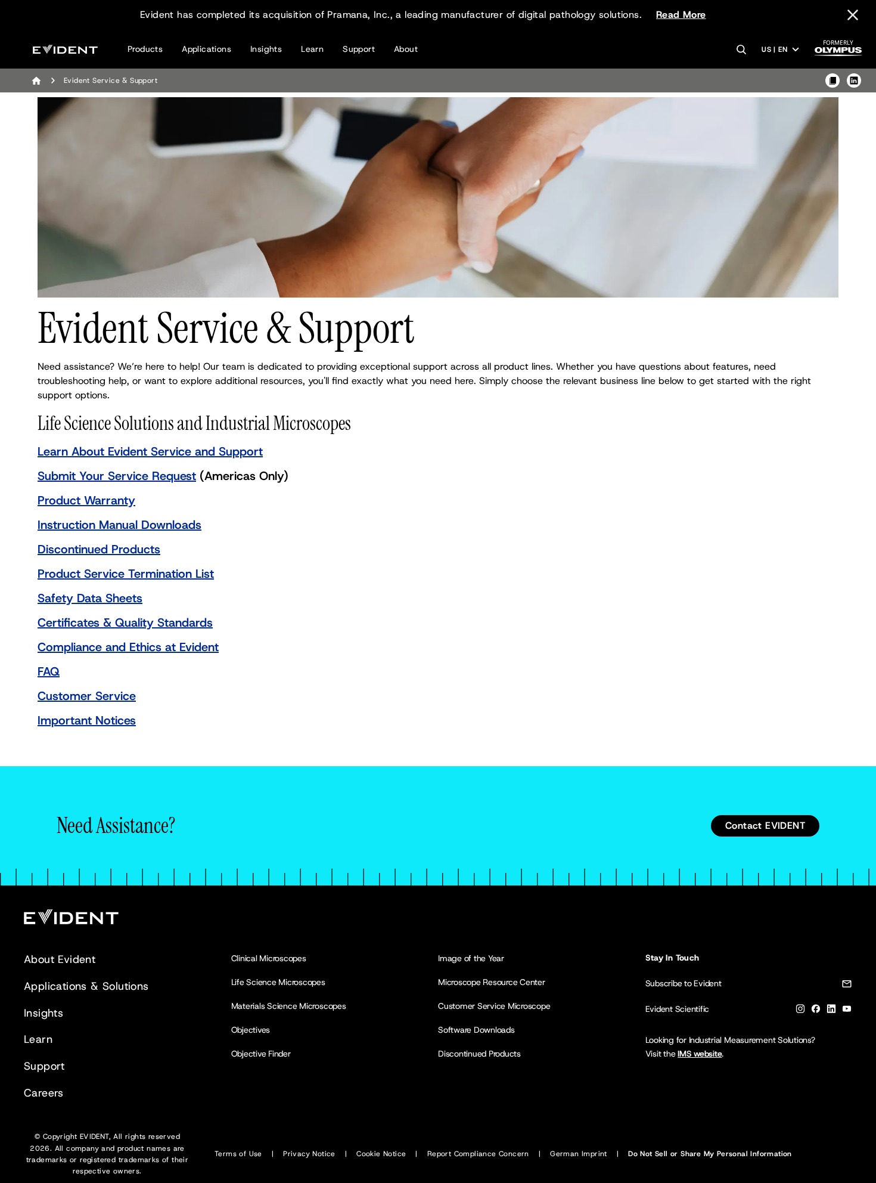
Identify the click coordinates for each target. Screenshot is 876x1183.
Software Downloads (476, 1029)
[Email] (846, 986)
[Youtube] (846, 1011)
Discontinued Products (99, 549)
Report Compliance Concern (478, 1154)
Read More (681, 14)
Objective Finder (261, 1053)
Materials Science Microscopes (288, 1006)
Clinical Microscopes (268, 958)
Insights (266, 49)
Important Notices (87, 720)
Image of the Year (471, 958)
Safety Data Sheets (90, 598)
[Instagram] (800, 1011)
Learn (312, 49)
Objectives (251, 1029)
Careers (44, 1093)
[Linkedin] (831, 1011)
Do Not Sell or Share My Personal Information (710, 1154)
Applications (206, 49)
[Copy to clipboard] (832, 80)
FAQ (49, 671)
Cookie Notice (381, 1154)
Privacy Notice (309, 1154)
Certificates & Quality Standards (125, 622)
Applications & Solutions (86, 986)
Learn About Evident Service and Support (150, 451)
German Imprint (578, 1154)
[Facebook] (815, 1011)
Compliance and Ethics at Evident (128, 647)
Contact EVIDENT (765, 825)
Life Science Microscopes (278, 982)
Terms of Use (238, 1154)
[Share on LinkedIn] (854, 80)
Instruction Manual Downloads (119, 524)
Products (145, 49)
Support (359, 49)
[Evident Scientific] (65, 49)
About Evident (59, 959)
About (406, 49)
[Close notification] (852, 15)
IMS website (700, 1053)
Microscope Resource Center (491, 982)
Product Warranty (86, 500)
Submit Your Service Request (117, 476)
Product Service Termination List (126, 573)
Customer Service (87, 696)
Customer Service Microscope (494, 1006)
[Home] (36, 80)
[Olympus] (838, 52)
